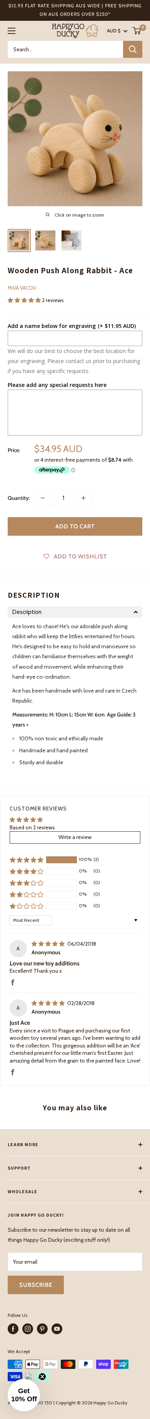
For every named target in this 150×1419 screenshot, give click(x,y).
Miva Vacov (22, 288)
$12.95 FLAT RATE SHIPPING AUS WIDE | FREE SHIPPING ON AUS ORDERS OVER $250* (75, 10)
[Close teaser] (42, 1376)
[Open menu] (11, 31)
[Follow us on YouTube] (57, 1328)
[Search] (132, 49)
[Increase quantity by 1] (83, 498)
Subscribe (35, 1284)
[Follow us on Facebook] (13, 1328)
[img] (49, 943)
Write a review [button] (75, 837)
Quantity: (19, 497)
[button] (25, 300)
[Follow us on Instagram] (27, 1328)
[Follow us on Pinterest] (42, 1328)
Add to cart (75, 526)
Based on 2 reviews (32, 827)
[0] (137, 30)
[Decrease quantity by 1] (43, 498)
